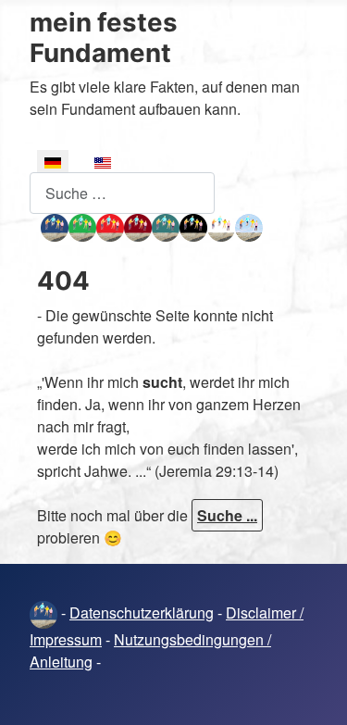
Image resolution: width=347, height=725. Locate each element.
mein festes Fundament (104, 37)
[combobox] (122, 193)
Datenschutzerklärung (141, 612)
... (35, 224)
